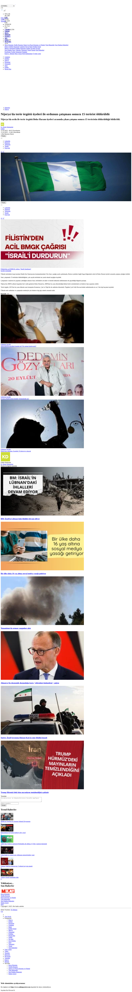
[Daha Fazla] (1, 138)
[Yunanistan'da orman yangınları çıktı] (42, 624)
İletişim (7, 961)
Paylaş (3, 136)
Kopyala (7, 148)
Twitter (13, 52)
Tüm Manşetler (50, 45)
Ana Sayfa (8, 916)
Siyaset (38, 48)
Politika (7, 31)
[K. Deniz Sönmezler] (5, 461)
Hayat (27, 47)
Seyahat (32, 48)
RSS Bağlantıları (27, 53)
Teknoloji (24, 50)
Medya (7, 48)
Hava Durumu (9, 45)
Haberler (7, 108)
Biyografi (7, 956)
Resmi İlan (8, 42)
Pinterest (7, 143)
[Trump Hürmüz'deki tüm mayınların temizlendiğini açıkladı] (42, 789)
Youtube (24, 52)
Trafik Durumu (18, 45)
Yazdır (7, 146)
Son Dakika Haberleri (61, 45)
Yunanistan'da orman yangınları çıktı (16, 628)
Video (6, 951)
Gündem (7, 29)
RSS (2, 904)
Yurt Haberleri (40, 50)
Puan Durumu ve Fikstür (8, 897)
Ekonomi (7, 35)
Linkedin (7, 141)
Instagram (19, 52)
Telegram (7, 144)
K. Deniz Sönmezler (7, 464)
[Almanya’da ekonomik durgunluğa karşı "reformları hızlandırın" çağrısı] (42, 679)
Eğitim (11, 47)
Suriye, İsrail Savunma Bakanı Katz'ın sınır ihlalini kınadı (24, 738)
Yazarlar (7, 953)
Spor (6, 38)
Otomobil (7, 36)
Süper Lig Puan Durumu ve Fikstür (34, 45)
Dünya (7, 33)
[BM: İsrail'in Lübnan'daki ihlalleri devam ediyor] (42, 515)
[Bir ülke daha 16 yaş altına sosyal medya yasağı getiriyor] (42, 570)
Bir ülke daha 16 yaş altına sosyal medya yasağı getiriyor (23, 574)
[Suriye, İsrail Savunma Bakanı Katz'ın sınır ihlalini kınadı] (42, 734)
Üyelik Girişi (37, 53)
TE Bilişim (14, 910)
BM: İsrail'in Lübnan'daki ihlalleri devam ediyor (20, 519)
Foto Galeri (8, 949)
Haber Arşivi (5, 903)
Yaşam (33, 50)
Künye (7, 960)
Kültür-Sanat (37, 47)
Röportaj (23, 48)
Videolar (18, 50)
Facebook (8, 52)
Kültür (7, 40)
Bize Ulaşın (18, 53)
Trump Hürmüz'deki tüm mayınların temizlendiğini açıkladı (25, 792)
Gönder (4, 805)
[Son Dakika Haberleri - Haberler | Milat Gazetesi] (15, 4)
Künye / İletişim (9, 53)
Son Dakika (8, 50)
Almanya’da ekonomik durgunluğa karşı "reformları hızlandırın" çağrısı (30, 683)
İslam (31, 47)
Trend (29, 50)
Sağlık (28, 48)
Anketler (7, 958)
